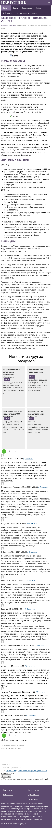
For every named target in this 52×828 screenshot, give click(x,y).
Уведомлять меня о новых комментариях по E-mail (25, 779)
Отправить (6, 776)
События (39, 8)
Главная (4, 25)
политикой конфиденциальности (32, 770)
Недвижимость (22, 13)
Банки (15, 8)
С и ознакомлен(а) (24, 771)
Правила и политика (33, 796)
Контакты (8, 794)
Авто (34, 13)
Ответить (29, 458)
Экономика (27, 8)
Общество (7, 13)
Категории (33, 789)
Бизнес (6, 8)
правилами (11, 770)
